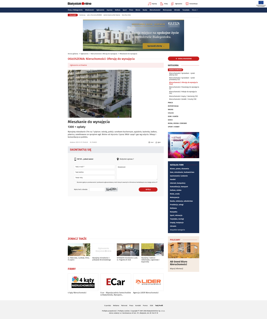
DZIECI (170, 120)
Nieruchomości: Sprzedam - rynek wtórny (182, 74)
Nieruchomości (155, 10)
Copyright (134, 311)
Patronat (124, 305)
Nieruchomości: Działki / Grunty (181, 99)
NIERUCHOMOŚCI (175, 70)
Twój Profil (159, 305)
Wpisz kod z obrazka (80, 189)
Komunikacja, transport (179, 187)
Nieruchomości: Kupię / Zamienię (182, 96)
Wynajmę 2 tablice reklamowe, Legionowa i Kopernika (150, 260)
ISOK (151, 305)
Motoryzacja (167, 10)
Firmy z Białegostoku (75, 10)
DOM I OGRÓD (173, 116)
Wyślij (148, 189)
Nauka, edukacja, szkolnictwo (181, 201)
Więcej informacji (176, 269)
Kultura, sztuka (175, 190)
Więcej (194, 10)
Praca (131, 10)
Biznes (138, 10)
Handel (173, 179)
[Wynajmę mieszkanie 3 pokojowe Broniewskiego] (103, 249)
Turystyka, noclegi (177, 219)
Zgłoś (159, 142)
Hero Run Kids (126, 15)
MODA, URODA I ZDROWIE (177, 123)
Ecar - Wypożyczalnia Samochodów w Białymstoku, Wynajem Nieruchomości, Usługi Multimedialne (115, 294)
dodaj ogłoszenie (185, 59)
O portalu (107, 305)
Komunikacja (194, 3)
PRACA (170, 102)
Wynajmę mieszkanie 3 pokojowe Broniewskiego (101, 259)
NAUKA (170, 109)
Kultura (117, 10)
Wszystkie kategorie (177, 230)
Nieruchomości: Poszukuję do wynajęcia (184, 87)
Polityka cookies (124, 311)
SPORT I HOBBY (173, 127)
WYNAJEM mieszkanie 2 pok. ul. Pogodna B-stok (127, 259)
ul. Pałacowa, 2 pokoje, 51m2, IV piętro (78, 259)
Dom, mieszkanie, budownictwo (182, 172)
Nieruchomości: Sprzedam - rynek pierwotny (182, 78)
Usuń (152, 142)
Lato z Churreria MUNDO (94, 15)
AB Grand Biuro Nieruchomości (178, 263)
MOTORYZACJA (173, 106)
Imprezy (154, 3)
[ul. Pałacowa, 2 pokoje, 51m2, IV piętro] (79, 249)
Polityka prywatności (109, 311)
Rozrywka (173, 212)
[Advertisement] (115, 216)
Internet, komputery (177, 183)
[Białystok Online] (79, 3)
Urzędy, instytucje (177, 223)
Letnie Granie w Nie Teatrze (111, 15)
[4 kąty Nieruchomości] (83, 282)
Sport (125, 10)
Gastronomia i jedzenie (179, 176)
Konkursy (82, 15)
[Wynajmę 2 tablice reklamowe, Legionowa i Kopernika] (152, 249)
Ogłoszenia (178, 3)
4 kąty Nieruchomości (77, 293)
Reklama (173, 208)
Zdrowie (177, 10)
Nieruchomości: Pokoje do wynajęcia (183, 92)
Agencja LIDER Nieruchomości (146, 293)
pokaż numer (88, 159)
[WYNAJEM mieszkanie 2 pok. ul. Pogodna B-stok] (128, 249)
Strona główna (73, 54)
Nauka (145, 10)
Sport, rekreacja (176, 215)
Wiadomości (89, 10)
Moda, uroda (175, 194)
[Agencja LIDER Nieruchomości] (148, 282)
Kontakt (138, 305)
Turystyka (185, 10)
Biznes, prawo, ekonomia (179, 169)
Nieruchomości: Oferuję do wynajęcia (104, 54)
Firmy (166, 3)
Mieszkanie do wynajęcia (128, 54)
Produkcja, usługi (176, 205)
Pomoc (145, 305)
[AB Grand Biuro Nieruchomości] (183, 250)
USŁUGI (171, 113)
